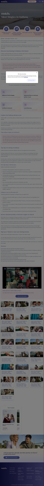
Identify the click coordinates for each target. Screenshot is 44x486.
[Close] (36, 73)
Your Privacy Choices (31, 80)
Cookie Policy (26, 77)
